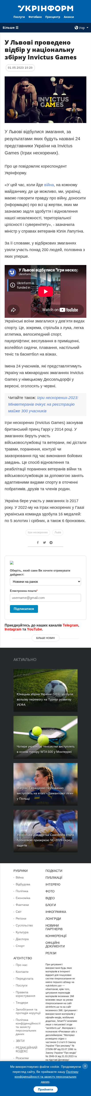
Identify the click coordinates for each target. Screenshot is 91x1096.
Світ (18, 911)
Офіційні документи (55, 944)
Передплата (24, 978)
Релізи (51, 953)
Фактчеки (22, 905)
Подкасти (54, 871)
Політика (22, 891)
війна (49, 185)
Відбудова (23, 884)
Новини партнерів (54, 927)
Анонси (69, 17)
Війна (20, 877)
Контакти (22, 971)
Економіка (23, 898)
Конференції (56, 936)
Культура (22, 932)
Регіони (21, 918)
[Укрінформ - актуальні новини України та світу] (45, 8)
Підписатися (24, 609)
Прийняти (45, 1089)
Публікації (54, 877)
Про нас (21, 965)
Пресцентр (52, 17)
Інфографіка (56, 912)
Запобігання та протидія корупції (28, 1011)
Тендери (22, 1002)
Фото (50, 891)
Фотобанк (35, 17)
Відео (50, 898)
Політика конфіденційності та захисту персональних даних (28, 1027)
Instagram (13, 629)
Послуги (19, 17)
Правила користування (25, 994)
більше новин (45, 638)
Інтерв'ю (53, 884)
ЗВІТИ (20, 1041)
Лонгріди (53, 918)
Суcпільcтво (24, 925)
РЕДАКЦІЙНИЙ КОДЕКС (26, 1049)
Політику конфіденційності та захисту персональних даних (46, 1076)
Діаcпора (22, 939)
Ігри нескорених (38, 532)
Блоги (51, 905)
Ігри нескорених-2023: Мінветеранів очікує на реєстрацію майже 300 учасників (43, 404)
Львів (58, 532)
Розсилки (22, 1058)
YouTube (34, 629)
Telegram (70, 625)
